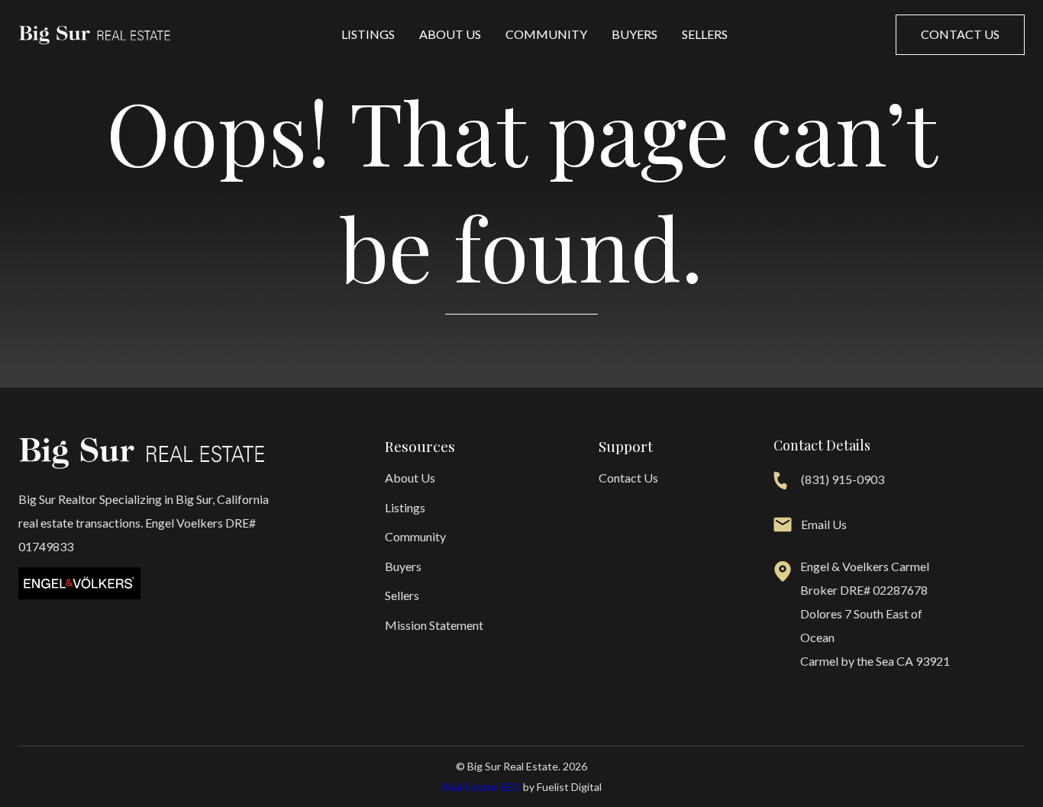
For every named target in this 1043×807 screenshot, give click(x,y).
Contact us (960, 34)
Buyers (634, 34)
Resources (420, 446)
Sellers (705, 34)
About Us (450, 34)
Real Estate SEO (481, 786)
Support (626, 446)
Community (546, 34)
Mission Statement (434, 625)
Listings (368, 34)
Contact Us (628, 477)
